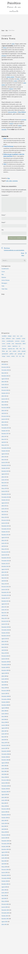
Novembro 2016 (5, 448)
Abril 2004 (4, 829)
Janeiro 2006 (5, 783)
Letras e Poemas (5, 280)
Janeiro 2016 (5, 462)
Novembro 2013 (5, 529)
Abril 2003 (4, 864)
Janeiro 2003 (5, 872)
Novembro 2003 (5, 843)
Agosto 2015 (4, 474)
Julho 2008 (4, 710)
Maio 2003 (4, 861)
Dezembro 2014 (5, 494)
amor (14, 336)
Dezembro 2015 (5, 465)
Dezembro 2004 (5, 814)
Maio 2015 (4, 482)
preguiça (4, 55)
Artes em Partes (12, 112)
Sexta (4, 138)
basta (3, 338)
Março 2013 (4, 549)
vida (23, 356)
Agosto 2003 (4, 852)
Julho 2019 (4, 410)
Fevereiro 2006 (5, 780)
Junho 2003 (4, 858)
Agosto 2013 (4, 537)
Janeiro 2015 (5, 491)
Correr (3, 271)
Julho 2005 (4, 797)
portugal (20, 353)
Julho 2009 (4, 676)
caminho (18, 338)
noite (15, 81)
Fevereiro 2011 (5, 621)
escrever (4, 346)
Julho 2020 (4, 402)
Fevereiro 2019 (5, 416)
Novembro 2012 (5, 560)
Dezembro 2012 (5, 558)
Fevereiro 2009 (5, 690)
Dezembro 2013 (5, 526)
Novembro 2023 (5, 370)
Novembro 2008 (5, 699)
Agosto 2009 (4, 673)
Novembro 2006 (5, 754)
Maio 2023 (4, 373)
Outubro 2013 (5, 531)
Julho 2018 (4, 422)
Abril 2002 (4, 898)
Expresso (4, 277)
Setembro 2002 (5, 884)
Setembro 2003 (5, 849)
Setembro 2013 (5, 534)
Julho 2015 (4, 477)
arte (7, 181)
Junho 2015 (4, 480)
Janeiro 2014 (5, 523)
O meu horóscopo (8, 146)
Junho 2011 (4, 609)
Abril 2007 (4, 739)
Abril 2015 (4, 485)
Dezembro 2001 (5, 910)
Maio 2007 (4, 737)
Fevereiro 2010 (5, 656)
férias (4, 47)
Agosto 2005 (4, 794)
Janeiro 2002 (5, 907)
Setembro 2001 (5, 918)
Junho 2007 (4, 734)
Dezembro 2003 (5, 840)
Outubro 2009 (5, 667)
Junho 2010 (4, 644)
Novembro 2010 (5, 630)
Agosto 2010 (4, 638)
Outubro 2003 (5, 846)
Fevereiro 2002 (5, 904)
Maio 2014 (4, 511)
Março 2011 (4, 618)
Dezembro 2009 (5, 661)
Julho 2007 (4, 731)
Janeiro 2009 (5, 693)
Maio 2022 (4, 387)
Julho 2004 (4, 820)
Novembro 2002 (5, 878)
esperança (14, 346)
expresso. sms (11, 348)
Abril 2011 (4, 615)
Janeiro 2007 (5, 748)
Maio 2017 (4, 439)
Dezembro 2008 (5, 696)
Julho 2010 (4, 641)
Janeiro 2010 (5, 659)
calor (13, 44)
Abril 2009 (4, 685)
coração (23, 341)
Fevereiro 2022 (5, 390)
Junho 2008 (4, 713)
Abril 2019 (4, 413)
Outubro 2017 (5, 430)
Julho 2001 (4, 924)
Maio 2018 (4, 425)
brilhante (8, 338)
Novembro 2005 (5, 786)
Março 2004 (4, 832)
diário (24, 343)
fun (24, 348)
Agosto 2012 (4, 569)
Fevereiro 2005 (5, 809)
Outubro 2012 (5, 563)
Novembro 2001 (5, 913)
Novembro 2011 (5, 595)
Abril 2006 (4, 774)
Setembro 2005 (5, 791)
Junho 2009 (4, 679)
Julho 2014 (4, 506)
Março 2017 (4, 445)
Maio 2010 (4, 647)
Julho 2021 (4, 396)
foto (21, 348)
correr (3, 343)
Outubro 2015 (5, 468)
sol (24, 353)
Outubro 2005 (5, 788)
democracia (18, 343)
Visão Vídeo (4, 289)
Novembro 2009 (5, 664)
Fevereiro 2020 (5, 407)
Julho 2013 (4, 540)
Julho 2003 (4, 855)
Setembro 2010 (5, 635)
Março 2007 (4, 742)
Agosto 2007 (4, 728)
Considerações (5, 268)
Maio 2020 (4, 404)
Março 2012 (4, 583)
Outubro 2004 (5, 817)
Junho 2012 (4, 575)
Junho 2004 (4, 823)
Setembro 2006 (5, 760)
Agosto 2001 (4, 921)
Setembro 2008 (5, 705)
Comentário (5, 195)
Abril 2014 (4, 514)
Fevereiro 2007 (5, 745)
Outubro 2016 (5, 451)
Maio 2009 (4, 682)
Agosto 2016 (4, 454)
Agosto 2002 (4, 887)
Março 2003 (4, 866)
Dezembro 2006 (5, 751)
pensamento (5, 353)
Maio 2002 (4, 895)
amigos (9, 336)
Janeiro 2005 (5, 812)
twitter (13, 356)
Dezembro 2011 (5, 592)
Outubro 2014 (5, 500)
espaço (20, 125)
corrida (8, 343)
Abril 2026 (4, 364)
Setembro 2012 (5, 566)
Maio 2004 (4, 826)
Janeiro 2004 (5, 838)
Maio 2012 (4, 578)
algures (11, 89)
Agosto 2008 (4, 708)
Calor (4, 164)
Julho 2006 (4, 765)
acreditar (4, 336)
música (14, 351)
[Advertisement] (14, 313)
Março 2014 (4, 517)
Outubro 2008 (5, 702)
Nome (4, 215)
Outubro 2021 (5, 393)
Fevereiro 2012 (5, 586)
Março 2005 (4, 806)
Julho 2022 (4, 381)
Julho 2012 (4, 572)
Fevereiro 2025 (5, 367)
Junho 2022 (4, 384)
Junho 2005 (4, 800)
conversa (23, 119)
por (15, 353)
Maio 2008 (4, 716)
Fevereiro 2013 (5, 552)
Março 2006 (4, 777)
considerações (9, 341)
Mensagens (4, 283)
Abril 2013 (4, 546)
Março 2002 (4, 901)
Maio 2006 (4, 771)
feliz (18, 79)
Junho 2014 (4, 508)
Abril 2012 (4, 581)
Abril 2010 (4, 650)
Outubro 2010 (5, 633)
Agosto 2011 (4, 604)
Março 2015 (4, 488)
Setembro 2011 (5, 601)
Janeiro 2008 (5, 725)
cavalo (23, 338)
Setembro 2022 (5, 376)
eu (19, 346)
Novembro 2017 (5, 428)
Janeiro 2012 (5, 589)
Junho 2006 (4, 768)
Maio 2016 (4, 459)
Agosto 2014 (4, 503)
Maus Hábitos (22, 112)
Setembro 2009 (5, 670)
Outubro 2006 (5, 757)
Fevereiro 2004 (5, 835)
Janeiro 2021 (5, 399)
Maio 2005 (4, 803)
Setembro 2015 (5, 471)
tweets (8, 356)
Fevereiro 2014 (5, 520)
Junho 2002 (4, 892)
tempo (11, 123)
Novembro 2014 (5, 497)
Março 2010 (4, 653)
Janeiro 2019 (5, 419)
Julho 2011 (4, 607)
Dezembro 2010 (5, 627)
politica (11, 353)
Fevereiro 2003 (5, 869)
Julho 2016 (4, 456)
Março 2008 (4, 722)
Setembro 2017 (5, 433)
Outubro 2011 (5, 598)
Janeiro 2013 (5, 555)
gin (7, 351)
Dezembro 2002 (5, 875)
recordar (4, 129)
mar (10, 351)
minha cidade (10, 77)
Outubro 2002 (5, 881)
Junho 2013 (4, 543)
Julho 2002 (4, 890)
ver (20, 356)
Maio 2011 (4, 612)
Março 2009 (4, 687)
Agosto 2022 (4, 379)
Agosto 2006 (4, 763)
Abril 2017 (4, 442)
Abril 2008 (4, 719)
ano (18, 336)
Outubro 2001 (5, 916)
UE (17, 356)
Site (3, 230)
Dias (8, 178)
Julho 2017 (4, 436)
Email (4, 222)
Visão (3, 286)
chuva (3, 341)
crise (13, 343)
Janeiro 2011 (5, 624)
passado (24, 351)
